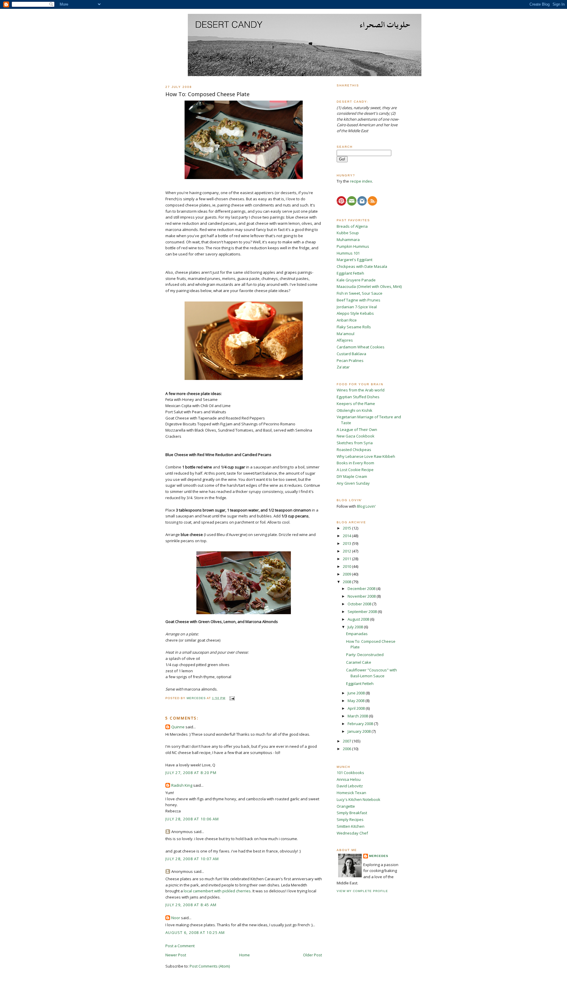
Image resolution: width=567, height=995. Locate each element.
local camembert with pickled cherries (217, 891)
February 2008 (361, 723)
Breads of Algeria (352, 226)
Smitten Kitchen (350, 826)
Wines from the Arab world (360, 390)
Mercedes (378, 856)
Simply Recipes (350, 819)
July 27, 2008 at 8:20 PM (190, 772)
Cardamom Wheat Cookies (360, 347)
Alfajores (345, 340)
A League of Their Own (357, 429)
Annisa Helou (349, 779)
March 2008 (358, 716)
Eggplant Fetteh (350, 273)
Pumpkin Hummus (353, 246)
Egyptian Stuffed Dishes (358, 396)
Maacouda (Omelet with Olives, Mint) (369, 286)
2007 (347, 741)
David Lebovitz (350, 786)
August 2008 (359, 619)
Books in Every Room (355, 462)
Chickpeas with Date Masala (362, 266)
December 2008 (362, 588)
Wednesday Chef (352, 833)
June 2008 (357, 693)
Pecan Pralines (350, 360)
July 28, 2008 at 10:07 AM (192, 858)
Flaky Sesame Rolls (354, 327)
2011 (347, 558)
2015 (347, 528)
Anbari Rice (347, 320)
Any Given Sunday (353, 483)
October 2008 (360, 603)
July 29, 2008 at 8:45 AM (190, 904)
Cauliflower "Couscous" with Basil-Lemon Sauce (371, 672)
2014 (347, 535)
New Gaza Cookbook (355, 436)
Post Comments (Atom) (210, 966)
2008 (347, 581)
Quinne (178, 727)
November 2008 (362, 596)
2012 (347, 551)
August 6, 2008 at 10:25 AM (195, 932)
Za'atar (343, 367)
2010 (347, 566)
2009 (347, 574)
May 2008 (356, 700)
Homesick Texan (351, 792)
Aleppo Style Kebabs (355, 313)
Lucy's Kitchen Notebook (358, 799)
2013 (347, 543)
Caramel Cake (358, 662)
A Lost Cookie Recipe (355, 469)
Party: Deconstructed (365, 654)
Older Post (312, 955)
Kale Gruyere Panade (356, 280)
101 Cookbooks (350, 772)
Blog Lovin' (366, 506)
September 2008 (363, 611)
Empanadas (357, 633)
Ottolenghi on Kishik (354, 410)
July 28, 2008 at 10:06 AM (192, 819)
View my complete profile (362, 891)
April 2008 (357, 708)
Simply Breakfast (352, 812)
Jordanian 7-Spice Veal (357, 306)
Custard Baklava (351, 353)
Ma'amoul (345, 333)
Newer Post (175, 955)
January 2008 (360, 731)
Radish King (181, 785)
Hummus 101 (348, 253)
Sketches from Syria (355, 442)
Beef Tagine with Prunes (358, 300)
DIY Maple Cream (352, 476)
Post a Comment (180, 945)
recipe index (361, 181)
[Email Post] (232, 698)
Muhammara (348, 239)
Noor (175, 917)
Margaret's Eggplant (354, 259)
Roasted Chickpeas (354, 449)
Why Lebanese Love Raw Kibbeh (366, 456)
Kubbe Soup (348, 232)
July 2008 (356, 627)
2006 (347, 748)
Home (244, 955)
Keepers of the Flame (356, 403)
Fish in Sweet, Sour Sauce (359, 293)
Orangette (346, 806)
